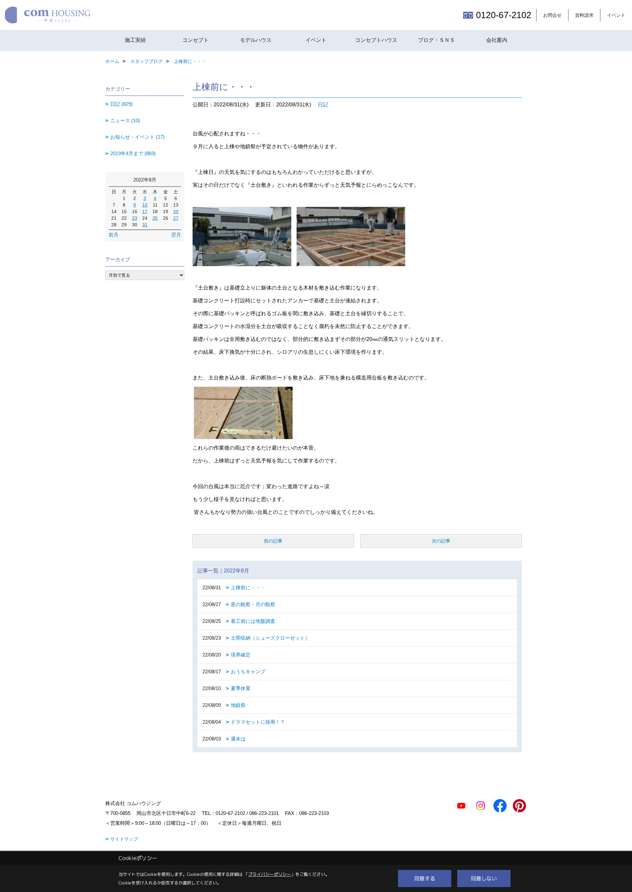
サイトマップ (124, 839)
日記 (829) (121, 104)
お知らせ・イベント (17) (137, 137)
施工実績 (135, 40)
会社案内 (496, 40)
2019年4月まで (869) (133, 153)
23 (134, 218)
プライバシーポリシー (269, 874)
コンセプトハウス (376, 40)
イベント (616, 15)
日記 (323, 104)
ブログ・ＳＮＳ (436, 40)
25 (155, 218)
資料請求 (584, 15)
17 (144, 211)
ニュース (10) (125, 120)
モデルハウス (256, 40)
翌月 (176, 234)
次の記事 (441, 541)
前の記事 (273, 541)
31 (144, 224)
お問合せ (552, 15)
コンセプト (195, 40)
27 (175, 218)
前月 (113, 234)
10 (144, 205)
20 (175, 211)
